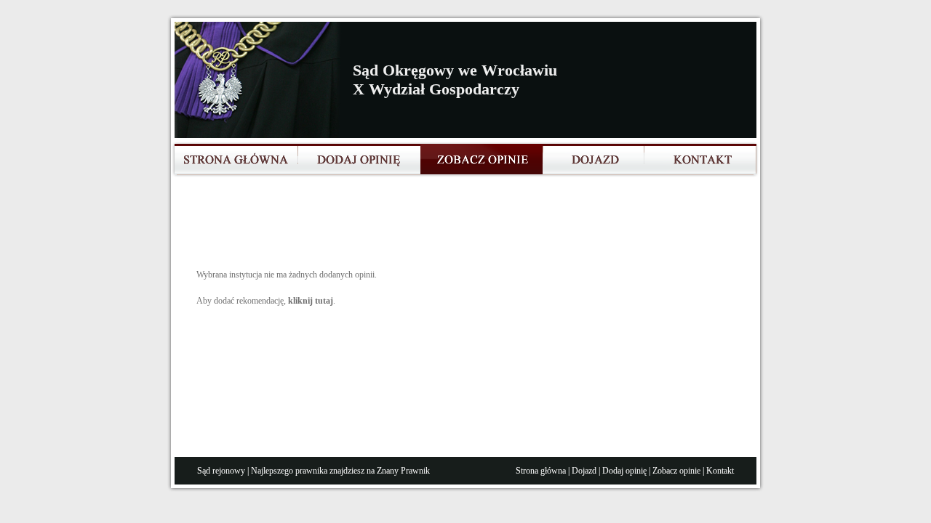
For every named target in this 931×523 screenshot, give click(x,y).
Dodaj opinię (624, 471)
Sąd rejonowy (221, 471)
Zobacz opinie (676, 471)
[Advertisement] (461, 228)
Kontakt (720, 471)
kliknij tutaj (310, 301)
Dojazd (584, 471)
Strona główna (541, 471)
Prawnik (415, 471)
